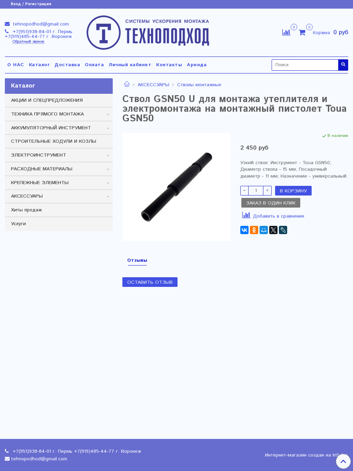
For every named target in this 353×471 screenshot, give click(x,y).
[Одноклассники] (254, 230)
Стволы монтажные (199, 84)
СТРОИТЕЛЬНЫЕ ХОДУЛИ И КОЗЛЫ (53, 141)
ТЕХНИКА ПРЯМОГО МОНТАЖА (47, 114)
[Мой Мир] (264, 230)
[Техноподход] (148, 31)
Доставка (67, 64)
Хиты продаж (26, 210)
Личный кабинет (130, 64)
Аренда (196, 64)
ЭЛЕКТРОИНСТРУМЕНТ (38, 155)
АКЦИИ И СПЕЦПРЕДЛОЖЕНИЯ (47, 100)
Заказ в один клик (270, 203)
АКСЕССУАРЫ (153, 84)
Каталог (39, 64)
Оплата (94, 64)
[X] (273, 230)
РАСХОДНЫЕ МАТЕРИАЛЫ (41, 169)
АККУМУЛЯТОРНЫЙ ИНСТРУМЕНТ (51, 127)
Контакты (169, 64)
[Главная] (127, 84)
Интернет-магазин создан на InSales (306, 455)
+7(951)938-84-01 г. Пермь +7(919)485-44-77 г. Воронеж (38, 34)
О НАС (15, 64)
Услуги (18, 223)
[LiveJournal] (283, 230)
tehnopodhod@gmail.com (40, 24)
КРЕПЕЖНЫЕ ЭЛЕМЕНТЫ (40, 182)
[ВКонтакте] (244, 230)
